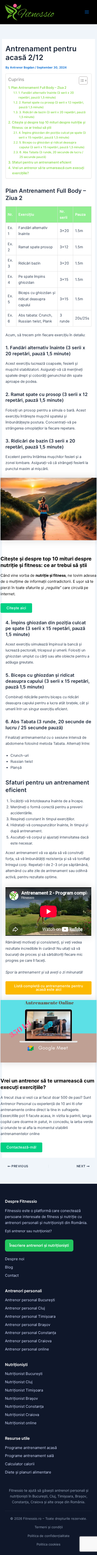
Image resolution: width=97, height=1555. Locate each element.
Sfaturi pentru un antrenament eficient (41, 162)
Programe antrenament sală (29, 1455)
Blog (9, 1267)
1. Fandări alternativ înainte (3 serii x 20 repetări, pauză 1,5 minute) (46, 95)
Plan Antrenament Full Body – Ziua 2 (38, 88)
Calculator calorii (20, 1464)
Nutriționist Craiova (22, 1414)
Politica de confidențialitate (49, 1536)
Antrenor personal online (27, 1349)
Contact (12, 1275)
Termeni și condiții (49, 1527)
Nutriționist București (24, 1373)
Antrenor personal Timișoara (30, 1316)
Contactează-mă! (21, 1147)
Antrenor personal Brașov (27, 1324)
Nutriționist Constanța (24, 1406)
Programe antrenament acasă (31, 1447)
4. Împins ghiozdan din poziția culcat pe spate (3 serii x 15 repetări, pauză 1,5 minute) (52, 135)
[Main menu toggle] (87, 12)
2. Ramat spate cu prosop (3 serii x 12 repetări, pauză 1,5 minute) (51, 105)
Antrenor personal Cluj (25, 1308)
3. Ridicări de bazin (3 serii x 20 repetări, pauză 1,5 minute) (52, 114)
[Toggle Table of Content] (80, 80)
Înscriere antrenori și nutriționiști (39, 1245)
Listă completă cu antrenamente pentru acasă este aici (48, 988)
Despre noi (14, 1258)
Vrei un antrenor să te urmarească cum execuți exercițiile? (48, 170)
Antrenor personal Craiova (28, 1340)
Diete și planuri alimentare (28, 1472)
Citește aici (16, 608)
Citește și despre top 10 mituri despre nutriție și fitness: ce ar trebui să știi (48, 125)
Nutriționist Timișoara (24, 1390)
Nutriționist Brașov (21, 1398)
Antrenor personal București (30, 1300)
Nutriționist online (21, 1422)
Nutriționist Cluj (19, 1382)
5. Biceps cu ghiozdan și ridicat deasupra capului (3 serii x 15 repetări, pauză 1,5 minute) (51, 145)
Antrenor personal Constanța (30, 1332)
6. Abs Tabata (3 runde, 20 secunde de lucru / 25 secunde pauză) (51, 154)
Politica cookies (48, 1544)
